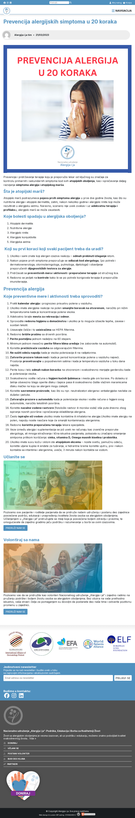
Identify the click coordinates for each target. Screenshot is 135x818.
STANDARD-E (70, 815)
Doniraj (12, 743)
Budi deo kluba (16, 759)
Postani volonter (18, 753)
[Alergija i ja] (6, 12)
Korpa (128, 2)
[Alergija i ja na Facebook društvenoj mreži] (4, 2)
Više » (32, 738)
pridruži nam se (15, 528)
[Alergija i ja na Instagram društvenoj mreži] (7, 2)
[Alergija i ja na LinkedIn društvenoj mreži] (10, 2)
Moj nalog (117, 2)
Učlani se (13, 748)
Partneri (12, 764)
